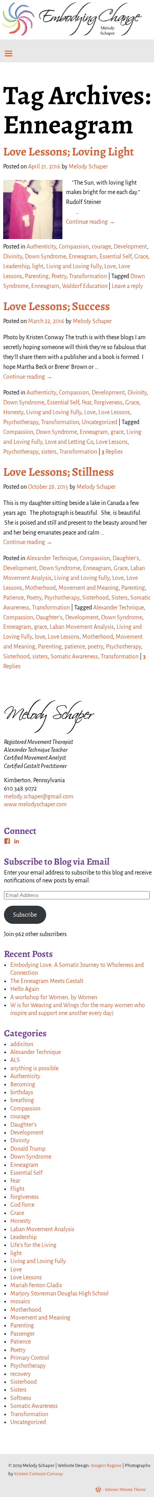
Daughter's (126, 558)
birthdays (21, 1092)
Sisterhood (95, 597)
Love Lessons (114, 412)
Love (110, 266)
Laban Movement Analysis (82, 627)
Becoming (22, 1084)
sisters (48, 452)
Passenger (22, 1334)
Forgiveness (108, 402)
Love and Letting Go (69, 442)
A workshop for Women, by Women (53, 997)
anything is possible (34, 1068)
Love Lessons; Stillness (58, 472)
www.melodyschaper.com (35, 804)
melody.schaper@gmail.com (38, 796)
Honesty (13, 412)
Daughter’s (49, 617)
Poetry (58, 276)
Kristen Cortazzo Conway (38, 1473)
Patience (13, 597)
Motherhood (40, 588)
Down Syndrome (45, 256)
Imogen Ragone (106, 1465)
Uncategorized (99, 422)
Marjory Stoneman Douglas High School (59, 1293)
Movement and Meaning (88, 588)
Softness (20, 1398)
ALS (15, 1060)
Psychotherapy (20, 422)
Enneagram (83, 256)
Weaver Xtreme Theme (125, 1489)
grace (117, 432)
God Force (22, 1205)
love (40, 637)
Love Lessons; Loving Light (68, 151)
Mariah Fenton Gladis (36, 1285)
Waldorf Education (84, 286)
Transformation (88, 276)
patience (74, 646)
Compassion (74, 246)
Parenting (37, 276)
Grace (141, 256)
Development (130, 246)
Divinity (12, 256)
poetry (95, 646)
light (37, 266)
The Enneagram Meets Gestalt (46, 981)
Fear (86, 402)
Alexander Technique (51, 558)
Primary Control (29, 1358)
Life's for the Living (33, 1245)
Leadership (16, 266)
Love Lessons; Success (56, 306)
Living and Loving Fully (73, 266)
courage (101, 246)
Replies (112, 452)
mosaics (20, 1301)
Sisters (119, 597)
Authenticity (41, 246)
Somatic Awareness (74, 656)
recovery (20, 1374)
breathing (22, 1100)
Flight (17, 1189)
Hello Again (24, 989)
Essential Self (115, 256)
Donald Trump (27, 1149)
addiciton (21, 1044)
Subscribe (25, 915)
